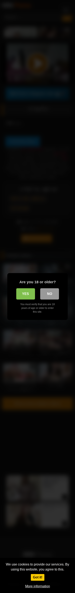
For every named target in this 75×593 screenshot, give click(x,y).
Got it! (37, 577)
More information (37, 586)
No (49, 294)
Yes (25, 294)
